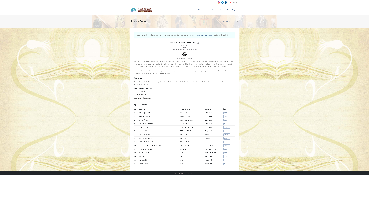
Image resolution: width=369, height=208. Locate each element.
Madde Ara (173, 10)
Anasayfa (164, 10)
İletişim (234, 10)
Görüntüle (226, 113)
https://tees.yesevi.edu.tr (204, 35)
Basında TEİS (212, 10)
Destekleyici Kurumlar (199, 10)
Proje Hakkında (184, 10)
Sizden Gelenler (224, 10)
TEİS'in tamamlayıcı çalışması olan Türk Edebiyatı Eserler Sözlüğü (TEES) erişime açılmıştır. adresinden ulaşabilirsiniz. (183, 35)
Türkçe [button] (234, 2)
